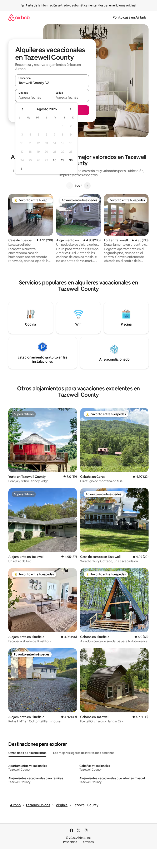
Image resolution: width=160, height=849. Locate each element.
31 (22, 169)
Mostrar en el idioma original (117, 5)
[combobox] (52, 82)
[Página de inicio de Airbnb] (19, 17)
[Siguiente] (87, 185)
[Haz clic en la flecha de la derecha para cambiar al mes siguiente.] (70, 109)
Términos (87, 842)
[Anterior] (69, 185)
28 (54, 160)
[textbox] (34, 97)
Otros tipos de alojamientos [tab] (27, 753)
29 (62, 160)
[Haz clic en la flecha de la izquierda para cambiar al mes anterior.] (22, 109)
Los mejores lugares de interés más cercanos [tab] (83, 753)
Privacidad (70, 842)
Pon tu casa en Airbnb (129, 17)
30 (71, 160)
